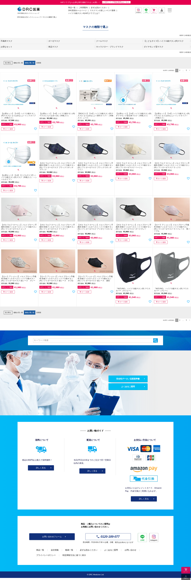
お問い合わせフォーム (52, 536)
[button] (189, 70)
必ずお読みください (99, 8)
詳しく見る (41, 468)
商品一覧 (40, 550)
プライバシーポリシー (46, 555)
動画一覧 (69, 550)
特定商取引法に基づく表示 (74, 555)
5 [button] (186, 70)
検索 (155, 340)
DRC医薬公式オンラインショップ (29, 17)
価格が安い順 (18, 63)
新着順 (38, 63)
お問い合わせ (130, 550)
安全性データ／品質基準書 (128, 379)
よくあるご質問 (128, 386)
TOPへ (186, 578)
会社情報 (55, 550)
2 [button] (179, 70)
